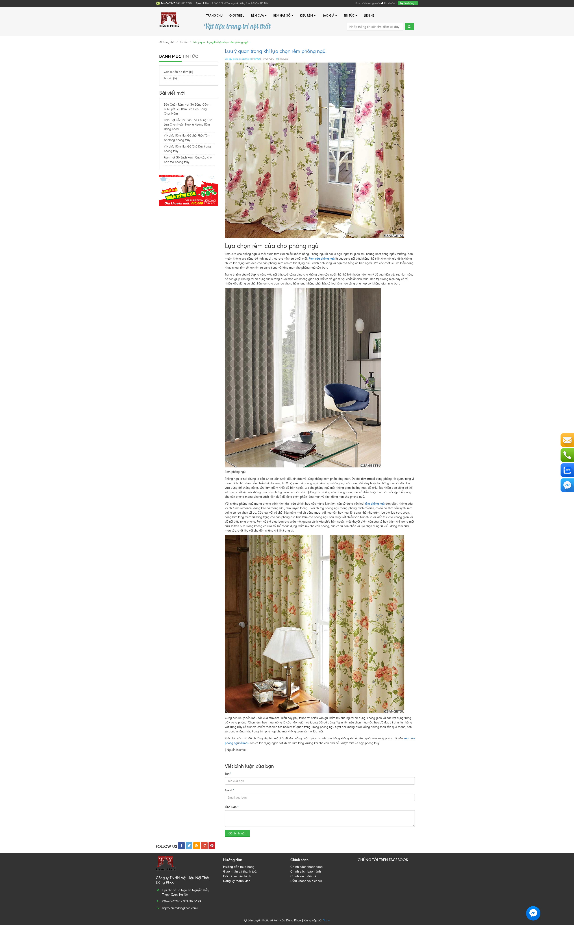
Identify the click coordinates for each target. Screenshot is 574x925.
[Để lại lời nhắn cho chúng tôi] (567, 440)
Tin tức (349, 15)
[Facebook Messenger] (567, 485)
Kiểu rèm (306, 15)
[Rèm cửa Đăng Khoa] (169, 15)
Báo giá (328, 15)
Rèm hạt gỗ (282, 15)
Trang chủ (214, 15)
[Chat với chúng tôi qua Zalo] (567, 470)
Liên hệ (369, 15)
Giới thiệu (236, 15)
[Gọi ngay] (567, 455)
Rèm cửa (257, 15)
